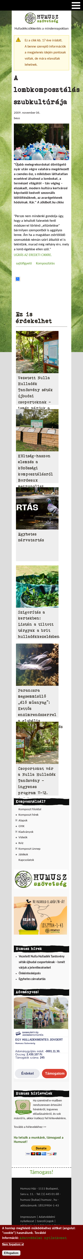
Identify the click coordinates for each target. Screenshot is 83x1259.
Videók (23, 837)
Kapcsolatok (26, 860)
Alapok (23, 820)
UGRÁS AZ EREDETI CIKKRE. (33, 255)
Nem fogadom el (13, 1244)
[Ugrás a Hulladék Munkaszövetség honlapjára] (41, 887)
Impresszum (28, 1217)
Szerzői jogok (45, 1221)
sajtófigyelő (24, 263)
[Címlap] (41, 22)
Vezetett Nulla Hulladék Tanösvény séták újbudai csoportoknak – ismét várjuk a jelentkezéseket (42, 962)
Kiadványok (26, 832)
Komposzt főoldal (30, 809)
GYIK (21, 826)
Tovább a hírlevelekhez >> (30, 1127)
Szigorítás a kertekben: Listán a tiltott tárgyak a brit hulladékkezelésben (39, 624)
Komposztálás (45, 263)
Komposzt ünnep (29, 849)
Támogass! (41, 1172)
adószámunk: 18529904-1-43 (39, 1205)
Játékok (23, 854)
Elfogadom (11, 1253)
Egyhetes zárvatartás (32, 979)
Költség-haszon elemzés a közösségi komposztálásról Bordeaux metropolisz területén (35, 474)
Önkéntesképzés (30, 973)
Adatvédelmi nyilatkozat (43, 1238)
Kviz (21, 843)
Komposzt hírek (29, 815)
